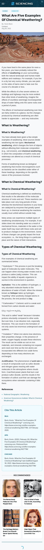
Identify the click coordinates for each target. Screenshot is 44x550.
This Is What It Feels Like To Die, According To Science (32, 502)
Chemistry (15, 11)
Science (5, 11)
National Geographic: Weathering (16, 394)
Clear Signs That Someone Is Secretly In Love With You (32, 531)
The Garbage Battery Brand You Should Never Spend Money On (10, 532)
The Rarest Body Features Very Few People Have (10, 502)
